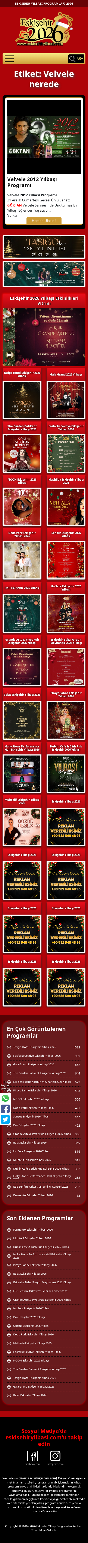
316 (77, 1151)
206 (77, 1187)
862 (77, 1065)
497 (77, 1108)
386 (77, 1134)
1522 (76, 1047)
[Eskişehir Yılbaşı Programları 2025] (44, 274)
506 (77, 1099)
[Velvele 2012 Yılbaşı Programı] (44, 136)
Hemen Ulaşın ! (44, 220)
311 (77, 1160)
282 (77, 1178)
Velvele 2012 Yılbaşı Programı (32, 182)
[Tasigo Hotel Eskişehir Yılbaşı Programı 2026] (44, 246)
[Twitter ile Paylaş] (5, 1119)
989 (77, 1056)
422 (77, 1125)
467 (77, 1117)
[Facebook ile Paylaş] (5, 1109)
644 (77, 1073)
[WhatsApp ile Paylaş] (5, 1098)
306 (77, 1169)
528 (77, 1091)
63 (78, 1196)
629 (77, 1082)
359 (77, 1143)
